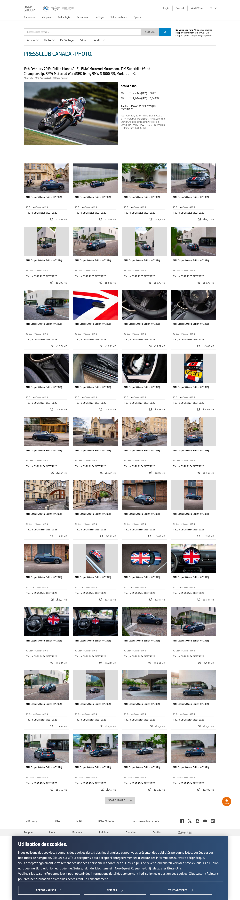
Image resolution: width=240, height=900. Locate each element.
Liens (52, 832)
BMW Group (31, 821)
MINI (79, 821)
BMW (57, 821)
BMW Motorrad (106, 821)
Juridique (104, 832)
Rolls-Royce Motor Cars (145, 821)
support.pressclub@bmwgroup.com (194, 35)
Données (131, 832)
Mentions (77, 832)
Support (28, 832)
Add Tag (150, 31)
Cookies (157, 832)
